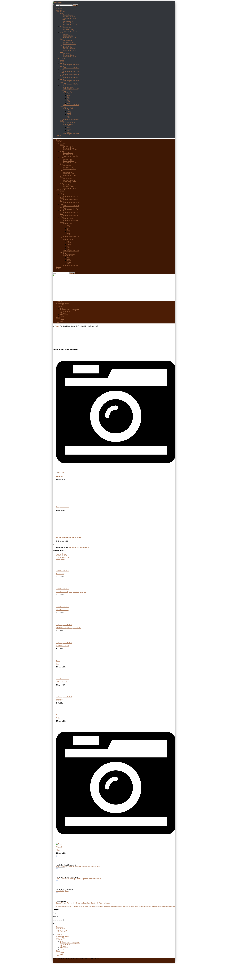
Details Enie (67, 34)
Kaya (68, 103)
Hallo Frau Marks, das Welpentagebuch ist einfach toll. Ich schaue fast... (78, 866)
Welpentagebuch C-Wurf (71, 64)
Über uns (59, 10)
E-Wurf (62, 69)
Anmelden (59, 927)
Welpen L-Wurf (68, 108)
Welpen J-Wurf (68, 87)
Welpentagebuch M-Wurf (71, 134)
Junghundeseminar (62, 507)
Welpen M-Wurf (68, 124)
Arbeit (58, 318)
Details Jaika (67, 53)
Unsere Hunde (60, 11)
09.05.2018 (59, 700)
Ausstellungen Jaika (69, 56)
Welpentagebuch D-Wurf (71, 68)
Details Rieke (67, 47)
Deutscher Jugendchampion (117, 906)
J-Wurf (62, 85)
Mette (68, 127)
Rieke (61, 45)
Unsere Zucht (60, 58)
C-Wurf (62, 63)
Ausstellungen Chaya (70, 31)
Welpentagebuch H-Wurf (71, 81)
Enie (61, 32)
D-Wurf (62, 66)
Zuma (61, 39)
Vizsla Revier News (62, 303)
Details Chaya (67, 28)
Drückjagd (125, 906)
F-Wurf (62, 73)
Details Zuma (67, 40)
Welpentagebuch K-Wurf (71, 105)
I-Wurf (61, 82)
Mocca (69, 129)
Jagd (61, 321)
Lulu (68, 117)
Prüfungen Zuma (68, 42)
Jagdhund (146, 906)
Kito (68, 97)
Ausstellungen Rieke (69, 50)
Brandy (62, 13)
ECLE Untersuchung (62, 610)
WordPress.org (61, 932)
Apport (62, 308)
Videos (62, 316)
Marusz (69, 130)
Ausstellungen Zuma (69, 44)
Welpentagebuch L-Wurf (71, 119)
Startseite (59, 8)
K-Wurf (62, 90)
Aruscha (62, 20)
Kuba (68, 98)
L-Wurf (62, 106)
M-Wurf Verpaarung (69, 122)
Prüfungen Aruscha (69, 23)
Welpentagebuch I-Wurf (70, 84)
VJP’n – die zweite (62, 682)
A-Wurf (62, 60)
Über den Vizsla (61, 305)
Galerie (58, 135)
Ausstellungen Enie (69, 37)
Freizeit (62, 319)
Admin (57, 326)
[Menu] (53, 4)
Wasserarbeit (64, 314)
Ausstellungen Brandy (70, 18)
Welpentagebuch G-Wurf (71, 77)
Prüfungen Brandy (69, 16)
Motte (68, 125)
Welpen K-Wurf (68, 92)
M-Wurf (62, 121)
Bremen (102, 906)
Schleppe (63, 313)
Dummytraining (131, 906)
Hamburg (139, 906)
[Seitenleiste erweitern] (53, 544)
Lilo (68, 109)
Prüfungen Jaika (68, 55)
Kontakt (58, 137)
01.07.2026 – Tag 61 (62, 646)
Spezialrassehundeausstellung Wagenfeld (161, 906)
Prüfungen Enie (68, 36)
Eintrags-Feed (60, 928)
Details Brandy (68, 15)
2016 (77, 906)
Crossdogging (107, 906)
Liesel (69, 113)
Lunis (68, 116)
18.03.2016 (59, 476)
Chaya (62, 26)
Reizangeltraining (65, 311)
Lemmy (69, 111)
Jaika (61, 52)
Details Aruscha (68, 21)
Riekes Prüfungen (69, 48)
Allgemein (59, 847)
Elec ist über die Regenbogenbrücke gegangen (71, 592)
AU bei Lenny (60, 574)
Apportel (84, 906)
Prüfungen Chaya (68, 29)
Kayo (68, 95)
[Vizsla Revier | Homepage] (57, 2)
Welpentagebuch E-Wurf (71, 71)
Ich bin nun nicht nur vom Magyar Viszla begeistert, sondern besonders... (79, 879)
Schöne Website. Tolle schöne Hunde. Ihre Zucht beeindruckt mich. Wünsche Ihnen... (83, 903)
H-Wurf (62, 79)
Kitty (68, 100)
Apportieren (88, 906)
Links (57, 322)
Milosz (69, 132)
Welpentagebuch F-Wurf (71, 74)
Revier (149, 906)
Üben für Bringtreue (62, 891)
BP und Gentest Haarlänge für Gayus (68, 537)
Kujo (68, 101)
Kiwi (68, 93)
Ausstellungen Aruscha (70, 24)
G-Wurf (62, 76)
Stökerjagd (172, 906)
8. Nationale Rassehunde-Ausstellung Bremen (66, 906)
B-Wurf (62, 61)
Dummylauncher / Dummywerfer (70, 310)
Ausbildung (59, 306)
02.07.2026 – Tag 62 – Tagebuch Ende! (68, 628)
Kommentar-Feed (61, 930)
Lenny (69, 114)
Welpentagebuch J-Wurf (70, 89)
